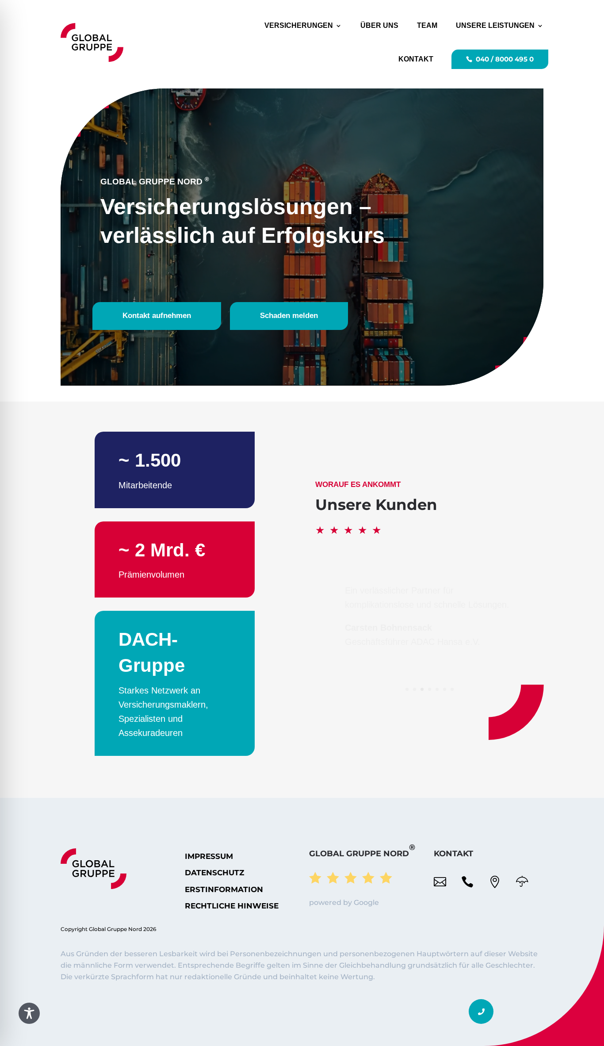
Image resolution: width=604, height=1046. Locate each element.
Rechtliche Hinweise (232, 905)
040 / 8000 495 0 (505, 59)
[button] (481, 1011)
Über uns (379, 25)
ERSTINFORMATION (224, 889)
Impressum (209, 856)
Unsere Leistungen (495, 25)
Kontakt (415, 59)
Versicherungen (298, 25)
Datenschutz (214, 872)
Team (427, 25)
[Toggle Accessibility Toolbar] (29, 1013)
